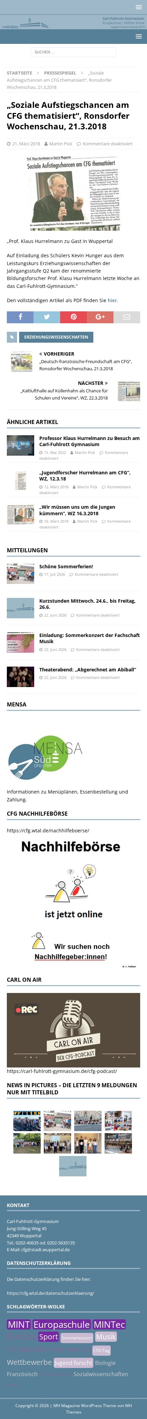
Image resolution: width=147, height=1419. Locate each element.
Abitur (12, 1385)
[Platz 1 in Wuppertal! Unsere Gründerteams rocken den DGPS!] (88, 1143)
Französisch (22, 1374)
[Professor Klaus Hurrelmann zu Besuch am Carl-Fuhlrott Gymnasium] (20, 445)
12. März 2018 (56, 486)
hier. (113, 300)
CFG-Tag (101, 1350)
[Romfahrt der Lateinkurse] (88, 1121)
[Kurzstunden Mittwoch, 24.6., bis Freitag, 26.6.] (20, 608)
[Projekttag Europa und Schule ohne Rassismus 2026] (118, 1143)
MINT (19, 1324)
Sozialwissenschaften (101, 1374)
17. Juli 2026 (54, 574)
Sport (48, 1336)
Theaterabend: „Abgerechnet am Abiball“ (87, 669)
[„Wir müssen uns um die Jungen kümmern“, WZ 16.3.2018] (20, 514)
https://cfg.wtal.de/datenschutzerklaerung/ (50, 1293)
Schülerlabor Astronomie (49, 1349)
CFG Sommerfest (55, 1374)
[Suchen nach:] (73, 51)
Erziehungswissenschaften (56, 337)
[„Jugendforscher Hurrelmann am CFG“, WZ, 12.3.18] (20, 480)
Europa (22, 1336)
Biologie (105, 1363)
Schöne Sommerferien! (66, 566)
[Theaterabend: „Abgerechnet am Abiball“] (20, 677)
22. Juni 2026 (55, 615)
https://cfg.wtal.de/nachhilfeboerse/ (48, 830)
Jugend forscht (73, 1363)
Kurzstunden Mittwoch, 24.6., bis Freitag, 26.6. (87, 604)
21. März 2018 (26, 144)
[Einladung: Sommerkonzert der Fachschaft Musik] (20, 642)
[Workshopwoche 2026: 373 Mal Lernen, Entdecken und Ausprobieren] (118, 1121)
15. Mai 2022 (55, 452)
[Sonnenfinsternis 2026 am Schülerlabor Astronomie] (27, 1121)
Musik (106, 1336)
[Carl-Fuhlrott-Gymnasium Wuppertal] (73, 25)
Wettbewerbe (29, 1362)
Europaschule (62, 1324)
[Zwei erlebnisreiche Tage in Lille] (27, 1143)
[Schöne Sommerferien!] (20, 574)
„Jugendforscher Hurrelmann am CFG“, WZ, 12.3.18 (85, 475)
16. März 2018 (56, 521)
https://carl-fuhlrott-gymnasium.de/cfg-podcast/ (62, 1071)
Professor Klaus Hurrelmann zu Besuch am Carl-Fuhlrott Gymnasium (89, 441)
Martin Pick (60, 144)
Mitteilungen (27, 550)
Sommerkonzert (77, 1338)
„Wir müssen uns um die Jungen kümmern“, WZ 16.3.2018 (77, 510)
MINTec (109, 1324)
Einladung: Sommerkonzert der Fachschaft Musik (89, 638)
